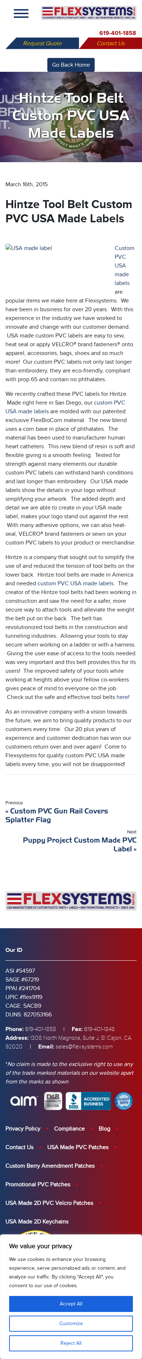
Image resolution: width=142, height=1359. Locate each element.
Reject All (71, 1343)
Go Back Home (71, 65)
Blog (104, 1128)
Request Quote (42, 43)
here (122, 697)
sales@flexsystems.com (84, 1046)
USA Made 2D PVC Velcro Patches (49, 1203)
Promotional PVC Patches (37, 1184)
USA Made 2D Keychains (36, 1221)
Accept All (71, 1304)
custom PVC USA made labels (76, 583)
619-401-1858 (117, 33)
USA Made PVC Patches (78, 1147)
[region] (71, 1296)
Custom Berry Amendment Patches (50, 1165)
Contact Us (110, 43)
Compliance (69, 1128)
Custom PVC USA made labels (124, 266)
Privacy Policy (22, 1128)
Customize (71, 1323)
